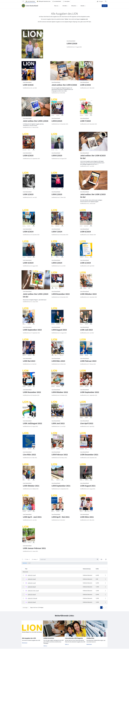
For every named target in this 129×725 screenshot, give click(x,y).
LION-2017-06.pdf (32, 594)
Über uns (56, 5)
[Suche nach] (97, 559)
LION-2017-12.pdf (32, 575)
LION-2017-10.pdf (32, 579)
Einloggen (100, 1)
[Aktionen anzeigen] (105, 575)
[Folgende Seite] (106, 607)
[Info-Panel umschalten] (106, 559)
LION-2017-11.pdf (32, 583)
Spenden (105, 5)
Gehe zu (45, 646)
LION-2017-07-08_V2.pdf (33, 590)
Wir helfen (65, 5)
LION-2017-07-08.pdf (32, 598)
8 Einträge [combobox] (25, 607)
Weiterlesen (24, 643)
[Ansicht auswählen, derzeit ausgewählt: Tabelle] (102, 559)
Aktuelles (82, 5)
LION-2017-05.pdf (32, 602)
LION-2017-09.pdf (32, 587)
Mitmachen (73, 5)
